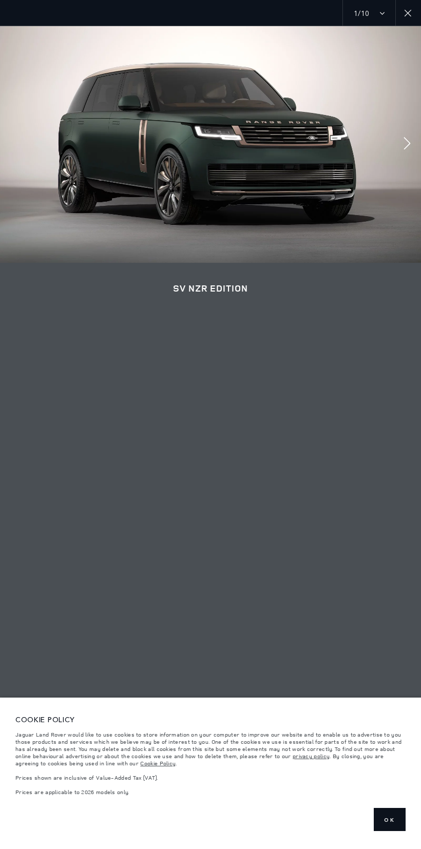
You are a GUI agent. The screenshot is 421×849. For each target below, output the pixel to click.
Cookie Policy (158, 763)
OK (389, 819)
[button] (407, 144)
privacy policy (311, 756)
